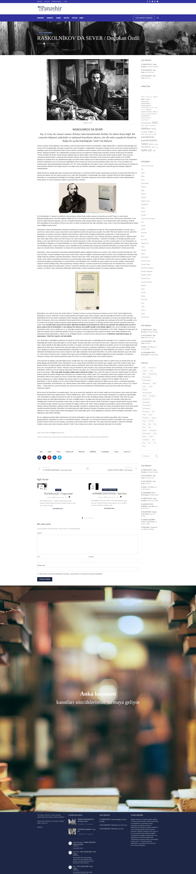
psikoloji (143, 285)
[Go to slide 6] (92, 517)
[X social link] (149, 1)
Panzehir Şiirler (145, 278)
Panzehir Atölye (145, 261)
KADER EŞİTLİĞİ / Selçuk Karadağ (110, 819)
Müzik (143, 254)
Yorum (39, 533)
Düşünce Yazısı (145, 201)
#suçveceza (127, 451)
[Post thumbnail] (72, 821)
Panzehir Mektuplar (147, 271)
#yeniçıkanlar (146, 123)
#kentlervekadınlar (146, 111)
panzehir (154, 134)
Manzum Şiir (145, 243)
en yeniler (144, 132)
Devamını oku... (58, 508)
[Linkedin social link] (155, 1)
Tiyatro (143, 310)
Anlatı (143, 173)
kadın (150, 132)
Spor (142, 303)
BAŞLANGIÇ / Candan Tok (150, 527)
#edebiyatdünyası (146, 105)
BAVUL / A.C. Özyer (148, 347)
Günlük (143, 225)
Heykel (143, 229)
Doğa (142, 190)
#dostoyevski (69, 451)
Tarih (142, 306)
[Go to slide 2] (84, 517)
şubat (154, 150)
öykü (144, 150)
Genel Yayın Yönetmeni (148, 218)
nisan (146, 134)
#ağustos (155, 97)
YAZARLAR (145, 317)
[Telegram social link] (157, 1)
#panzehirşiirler (145, 119)
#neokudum (144, 113)
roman (144, 143)
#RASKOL (93, 451)
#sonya (116, 451)
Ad (38, 556)
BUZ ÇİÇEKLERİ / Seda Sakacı (109, 825)
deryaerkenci (153, 125)
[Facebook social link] (147, 1)
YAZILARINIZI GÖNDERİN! (144, 18)
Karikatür (144, 232)
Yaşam (143, 313)
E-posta (91, 556)
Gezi (142, 222)
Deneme (143, 187)
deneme (147, 125)
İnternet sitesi (41, 565)
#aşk (41, 451)
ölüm (157, 147)
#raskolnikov (105, 451)
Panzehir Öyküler (146, 275)
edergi (153, 129)
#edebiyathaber (145, 107)
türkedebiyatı (146, 147)
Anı (142, 169)
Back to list (88, 469)
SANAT (143, 292)
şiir (150, 150)
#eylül (156, 107)
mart (142, 134)
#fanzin (143, 109)
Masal (143, 247)
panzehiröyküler (149, 140)
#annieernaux (149, 96)
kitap (155, 132)
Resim (143, 289)
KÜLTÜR (144, 239)
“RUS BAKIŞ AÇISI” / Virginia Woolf (58, 493)
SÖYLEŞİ (144, 299)
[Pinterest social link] (152, 1)
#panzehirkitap (145, 115)
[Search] (158, 18)
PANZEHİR (144, 257)
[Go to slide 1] (82, 517)
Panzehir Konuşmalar (147, 268)
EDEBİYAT (144, 204)
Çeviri (58, 490)
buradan (53, 432)
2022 (155, 122)
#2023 (143, 97)
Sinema (143, 296)
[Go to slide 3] (86, 517)
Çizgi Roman (145, 183)
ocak (150, 134)
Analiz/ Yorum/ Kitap (45, 32)
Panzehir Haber (145, 264)
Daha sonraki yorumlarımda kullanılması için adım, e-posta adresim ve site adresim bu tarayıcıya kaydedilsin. (71, 574)
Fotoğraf (143, 215)
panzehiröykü (147, 137)
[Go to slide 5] (90, 517)
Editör (143, 208)
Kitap (142, 236)
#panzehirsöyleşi (146, 117)
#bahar (148, 99)
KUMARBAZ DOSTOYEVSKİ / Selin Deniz (110, 493)
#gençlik (148, 109)
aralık (142, 125)
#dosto (58, 451)
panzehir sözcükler (146, 282)
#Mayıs (155, 111)
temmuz (156, 144)
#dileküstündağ (145, 101)
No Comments (89, 824)
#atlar (49, 451)
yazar (153, 147)
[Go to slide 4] (88, 517)
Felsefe (143, 211)
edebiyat (145, 128)
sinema (151, 144)
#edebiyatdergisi (146, 103)
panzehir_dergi (59, 497)
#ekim (152, 107)
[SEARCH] (156, 456)
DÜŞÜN (143, 197)
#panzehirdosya (152, 114)
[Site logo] (49, 8)
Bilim (142, 176)
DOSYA (143, 194)
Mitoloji (143, 250)
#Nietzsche (82, 451)
